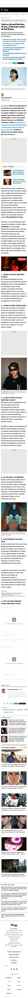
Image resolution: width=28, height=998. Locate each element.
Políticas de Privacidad (14, 954)
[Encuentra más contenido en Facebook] (2, 63)
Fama (9, 985)
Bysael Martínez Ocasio (9, 709)
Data (19, 981)
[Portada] (14, 927)
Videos (19, 977)
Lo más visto (6, 717)
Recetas (19, 989)
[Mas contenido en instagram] (16, 969)
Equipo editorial (14, 928)
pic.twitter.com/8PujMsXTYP (7, 595)
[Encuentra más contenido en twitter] (6, 63)
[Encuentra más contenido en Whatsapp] (9, 63)
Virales (9, 989)
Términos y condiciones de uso (14, 951)
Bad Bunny (20, 709)
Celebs (26, 709)
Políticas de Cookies (14, 957)
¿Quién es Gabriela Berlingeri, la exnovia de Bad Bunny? (19, 181)
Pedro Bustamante (6, 97)
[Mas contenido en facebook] (11, 969)
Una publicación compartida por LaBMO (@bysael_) (14, 639)
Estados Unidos (8, 712)
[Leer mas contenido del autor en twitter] (21, 689)
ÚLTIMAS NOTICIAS (7, 884)
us (9, 981)
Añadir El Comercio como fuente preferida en (14, 20)
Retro (19, 985)
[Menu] (2, 9)
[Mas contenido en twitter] (14, 969)
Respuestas (9, 977)
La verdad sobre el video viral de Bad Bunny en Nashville (18, 172)
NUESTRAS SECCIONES (14, 974)
